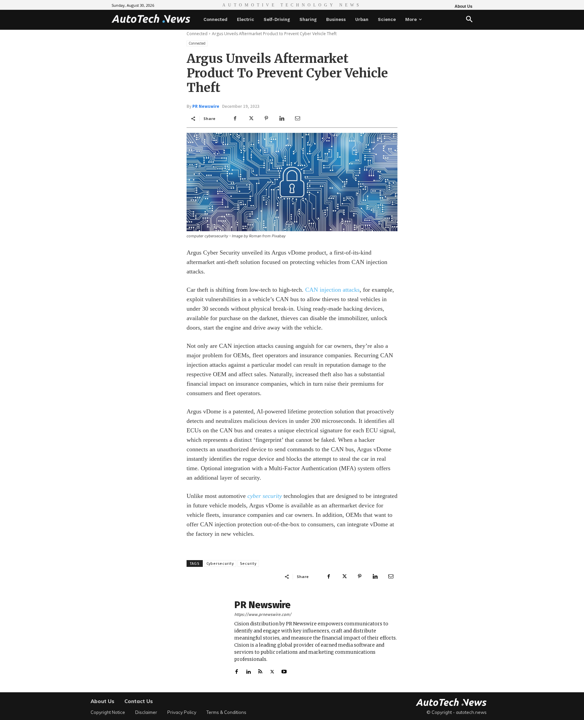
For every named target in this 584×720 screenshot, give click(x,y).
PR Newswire (205, 106)
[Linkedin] (282, 118)
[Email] (297, 118)
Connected (197, 34)
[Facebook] (235, 118)
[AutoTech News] (151, 18)
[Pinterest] (266, 118)
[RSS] (260, 670)
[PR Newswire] (207, 637)
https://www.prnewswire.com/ (262, 614)
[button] (469, 20)
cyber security (264, 496)
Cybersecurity (220, 563)
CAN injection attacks (332, 289)
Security (248, 563)
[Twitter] (251, 118)
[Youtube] (284, 670)
